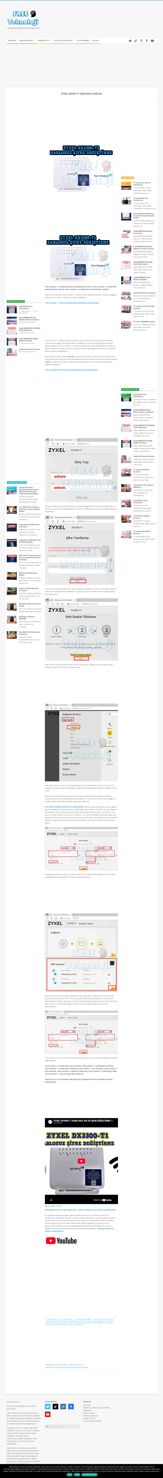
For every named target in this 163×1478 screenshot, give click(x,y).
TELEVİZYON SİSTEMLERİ (11, 489)
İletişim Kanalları (89, 1413)
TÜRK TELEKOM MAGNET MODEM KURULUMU (70, 1367)
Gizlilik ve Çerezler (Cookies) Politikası (96, 1408)
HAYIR (77, 1475)
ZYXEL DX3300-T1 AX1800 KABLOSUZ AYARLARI (90, 1321)
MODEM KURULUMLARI (84, 1319)
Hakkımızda (87, 1410)
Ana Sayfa (86, 1405)
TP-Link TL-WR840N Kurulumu (144, 322)
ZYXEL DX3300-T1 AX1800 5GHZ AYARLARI (64, 1321)
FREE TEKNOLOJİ (13, 1402)
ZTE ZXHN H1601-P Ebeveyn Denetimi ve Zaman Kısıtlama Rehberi (29, 509)
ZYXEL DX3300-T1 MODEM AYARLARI (70, 1365)
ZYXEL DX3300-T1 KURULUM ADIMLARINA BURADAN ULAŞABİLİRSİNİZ (72, 303)
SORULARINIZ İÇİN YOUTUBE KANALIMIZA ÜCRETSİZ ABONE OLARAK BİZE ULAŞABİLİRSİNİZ (80, 1210)
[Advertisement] (119, 19)
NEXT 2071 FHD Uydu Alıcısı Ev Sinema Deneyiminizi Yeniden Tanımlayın (30, 558)
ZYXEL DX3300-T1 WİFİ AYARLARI (73, 1324)
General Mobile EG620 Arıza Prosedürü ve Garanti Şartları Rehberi (144, 216)
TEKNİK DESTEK (124, 184)
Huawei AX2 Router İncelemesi (144, 293)
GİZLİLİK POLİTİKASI (89, 1475)
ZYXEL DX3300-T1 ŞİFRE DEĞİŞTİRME (93, 1323)
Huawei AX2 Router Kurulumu (29, 349)
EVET (70, 1475)
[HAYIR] (160, 1471)
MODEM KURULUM (90, 1416)
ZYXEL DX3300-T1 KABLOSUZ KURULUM (70, 1323)
